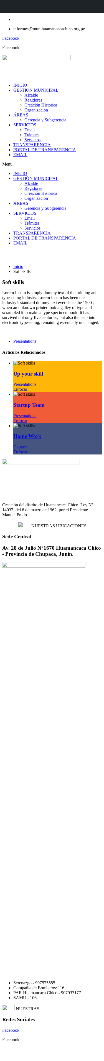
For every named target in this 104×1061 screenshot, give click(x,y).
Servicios (32, 139)
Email (29, 129)
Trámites (31, 134)
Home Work (27, 436)
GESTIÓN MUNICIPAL (36, 90)
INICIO (20, 85)
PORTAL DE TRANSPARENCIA (44, 149)
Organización (36, 110)
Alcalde (31, 95)
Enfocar (20, 389)
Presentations (24, 341)
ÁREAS (20, 115)
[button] (52, 164)
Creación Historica (40, 105)
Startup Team (29, 405)
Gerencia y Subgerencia (45, 120)
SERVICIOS (24, 125)
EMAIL (20, 154)
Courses (20, 447)
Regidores (33, 100)
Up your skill (28, 374)
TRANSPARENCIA (32, 144)
